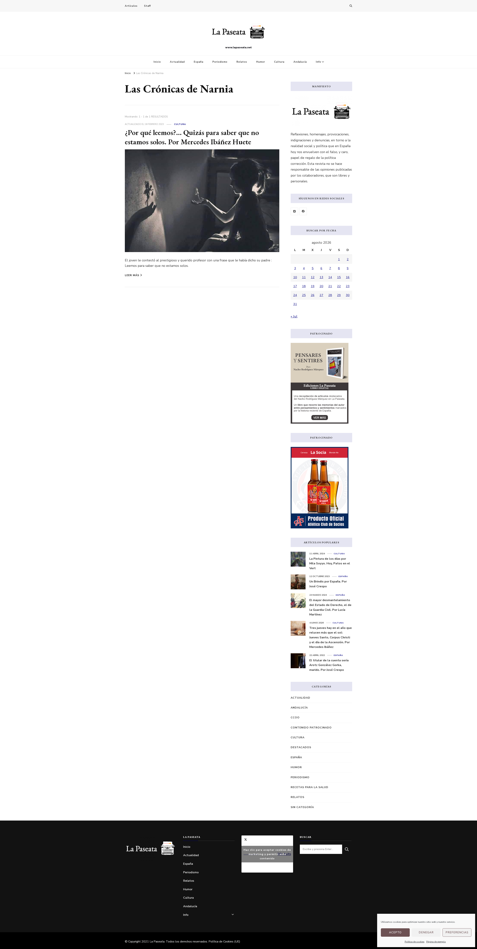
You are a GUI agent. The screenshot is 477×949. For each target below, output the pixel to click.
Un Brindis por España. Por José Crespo (328, 583)
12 (313, 277)
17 (295, 286)
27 (321, 295)
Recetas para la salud (309, 787)
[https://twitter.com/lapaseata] (294, 211)
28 (330, 295)
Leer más (132, 275)
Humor (260, 62)
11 (304, 277)
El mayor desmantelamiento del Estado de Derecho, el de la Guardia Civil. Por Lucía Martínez (330, 607)
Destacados (301, 747)
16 (348, 277)
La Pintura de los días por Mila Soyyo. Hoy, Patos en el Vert (329, 563)
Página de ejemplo (436, 941)
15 (339, 277)
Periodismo (219, 62)
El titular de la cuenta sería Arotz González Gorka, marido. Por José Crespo (329, 665)
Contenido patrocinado (311, 727)
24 (295, 295)
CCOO (295, 717)
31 (295, 304)
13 (321, 277)
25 (304, 295)
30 (348, 295)
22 (339, 286)
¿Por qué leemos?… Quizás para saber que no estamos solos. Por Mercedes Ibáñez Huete (192, 137)
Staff (147, 6)
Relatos (241, 62)
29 (339, 295)
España (198, 62)
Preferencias (457, 932)
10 (295, 277)
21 (330, 286)
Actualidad (177, 62)
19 (313, 286)
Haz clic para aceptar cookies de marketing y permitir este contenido (267, 854)
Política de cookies (414, 941)
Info (318, 62)
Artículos (131, 6)
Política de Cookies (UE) (224, 941)
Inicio (157, 62)
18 (304, 286)
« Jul (294, 316)
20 (321, 286)
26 (313, 295)
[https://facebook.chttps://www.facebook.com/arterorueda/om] (303, 211)
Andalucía (300, 62)
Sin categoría (302, 807)
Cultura (279, 62)
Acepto (395, 932)
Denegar (426, 932)
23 (348, 286)
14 (330, 277)
